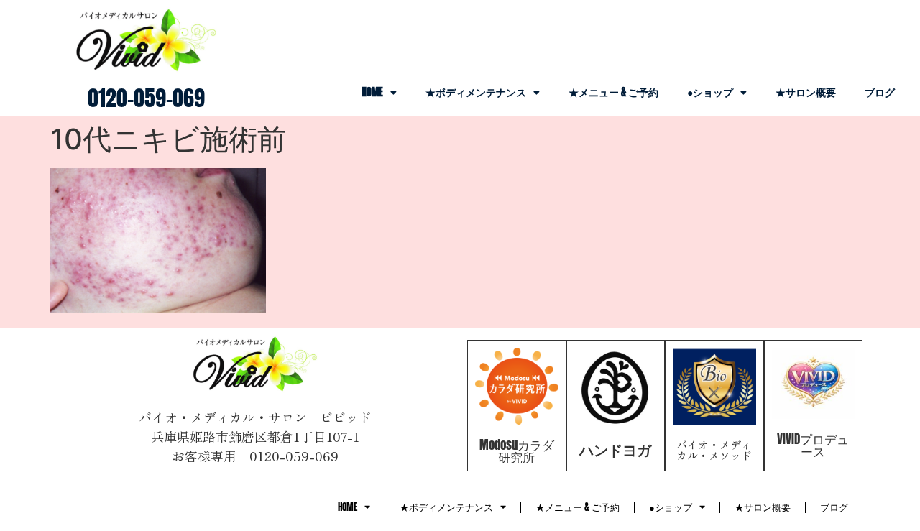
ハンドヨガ (615, 449)
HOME (372, 92)
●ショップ (710, 92)
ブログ (880, 92)
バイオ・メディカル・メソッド (714, 450)
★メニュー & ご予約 (613, 92)
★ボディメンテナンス (476, 92)
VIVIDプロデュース (813, 445)
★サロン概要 (806, 92)
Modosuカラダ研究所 (516, 450)
